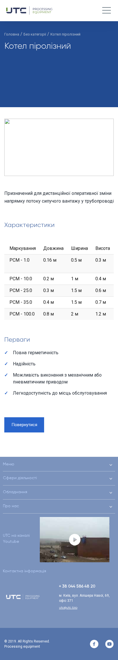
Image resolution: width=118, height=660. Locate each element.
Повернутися (24, 424)
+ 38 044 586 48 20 (77, 586)
